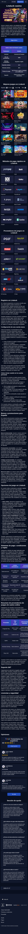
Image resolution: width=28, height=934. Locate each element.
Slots (23, 87)
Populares (3, 87)
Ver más (14, 794)
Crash (16, 87)
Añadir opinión (14, 746)
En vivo (10, 87)
